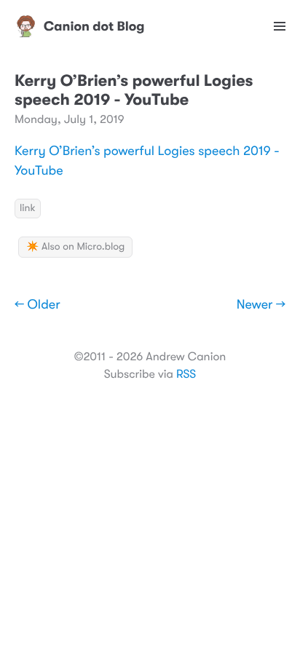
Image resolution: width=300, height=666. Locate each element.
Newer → (261, 305)
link (28, 208)
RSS (186, 374)
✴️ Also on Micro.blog (75, 247)
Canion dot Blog (94, 26)
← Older (37, 305)
